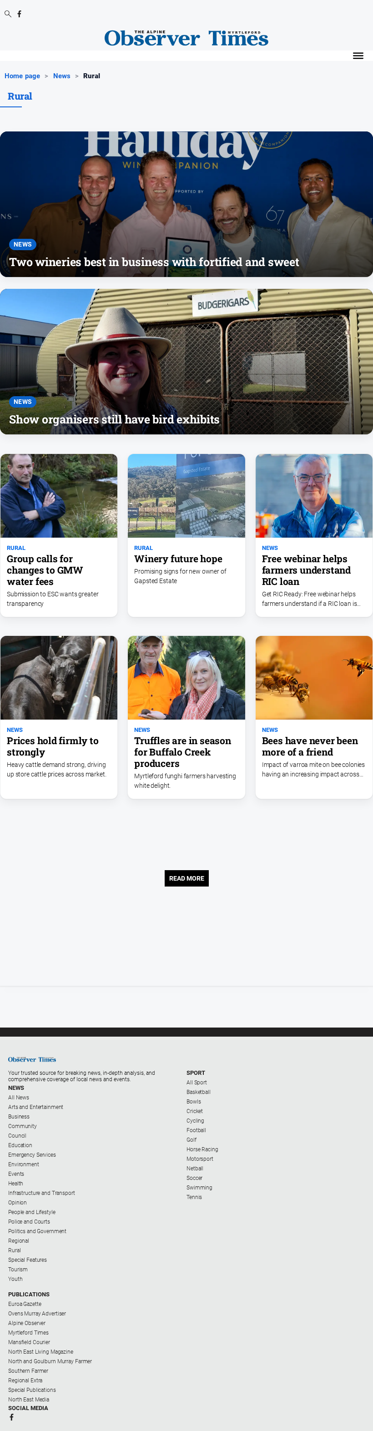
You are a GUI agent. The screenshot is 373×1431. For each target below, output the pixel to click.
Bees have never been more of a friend (310, 746)
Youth (15, 1279)
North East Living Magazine (40, 1352)
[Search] (8, 14)
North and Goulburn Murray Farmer (50, 1361)
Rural (16, 547)
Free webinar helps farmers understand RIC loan (306, 570)
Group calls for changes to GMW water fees (45, 570)
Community (22, 1126)
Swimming (199, 1187)
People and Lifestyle (31, 1212)
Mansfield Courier (29, 1342)
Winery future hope (178, 558)
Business (19, 1117)
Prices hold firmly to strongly (53, 746)
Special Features (27, 1260)
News (62, 76)
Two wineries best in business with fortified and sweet (154, 261)
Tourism (18, 1269)
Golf (191, 1140)
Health (15, 1183)
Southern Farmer (28, 1371)
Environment (23, 1164)
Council (17, 1136)
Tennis (194, 1197)
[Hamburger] (358, 55)
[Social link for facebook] (19, 13)
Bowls (193, 1101)
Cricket (194, 1111)
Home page (22, 76)
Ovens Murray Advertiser (37, 1313)
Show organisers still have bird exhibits (114, 419)
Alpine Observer (26, 1323)
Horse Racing (202, 1149)
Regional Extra (25, 1380)
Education (20, 1145)
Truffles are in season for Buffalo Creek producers (182, 752)
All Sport (196, 1082)
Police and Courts (29, 1222)
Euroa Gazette (24, 1304)
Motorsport (199, 1159)
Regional (18, 1241)
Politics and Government (37, 1231)
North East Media (28, 1399)
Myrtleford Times (28, 1333)
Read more (186, 878)
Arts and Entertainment (35, 1107)
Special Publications (32, 1390)
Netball (194, 1168)
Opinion (17, 1202)
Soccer (194, 1178)
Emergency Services (32, 1155)
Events (16, 1174)
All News (18, 1097)
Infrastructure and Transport (41, 1193)
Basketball (198, 1092)
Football (196, 1130)
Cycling (195, 1121)
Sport (195, 1072)
